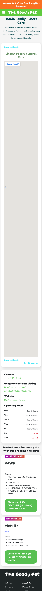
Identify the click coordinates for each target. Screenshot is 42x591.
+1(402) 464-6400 (12, 378)
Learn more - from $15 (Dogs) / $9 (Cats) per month (19, 556)
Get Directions (31, 363)
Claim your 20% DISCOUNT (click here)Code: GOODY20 (20, 505)
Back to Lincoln (11, 47)
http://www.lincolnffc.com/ (14, 400)
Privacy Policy (28, 587)
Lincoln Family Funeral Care (21, 55)
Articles (8, 583)
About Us (26, 583)
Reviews (9, 587)
